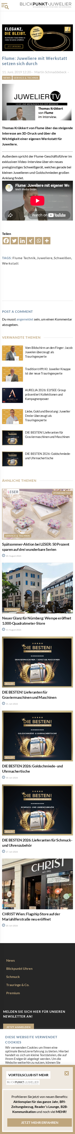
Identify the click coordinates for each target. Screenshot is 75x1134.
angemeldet (24, 319)
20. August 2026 (13, 556)
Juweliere (44, 258)
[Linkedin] (22, 240)
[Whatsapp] (38, 240)
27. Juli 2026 (11, 851)
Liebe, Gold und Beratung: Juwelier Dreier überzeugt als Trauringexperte (47, 415)
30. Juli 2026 (11, 777)
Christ (10, 905)
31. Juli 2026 (11, 704)
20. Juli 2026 (11, 925)
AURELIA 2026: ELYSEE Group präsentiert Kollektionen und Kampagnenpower (45, 394)
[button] (67, 1073)
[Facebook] (6, 240)
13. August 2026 (13, 629)
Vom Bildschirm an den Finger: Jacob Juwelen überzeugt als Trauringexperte (48, 352)
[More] (46, 240)
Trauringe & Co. (17, 985)
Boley (9, 683)
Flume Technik (24, 258)
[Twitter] (14, 240)
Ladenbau (12, 609)
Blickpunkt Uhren (19, 968)
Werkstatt (10, 263)
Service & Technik (26, 77)
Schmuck (13, 977)
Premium (13, 993)
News (7, 77)
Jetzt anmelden (18, 1027)
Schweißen (62, 258)
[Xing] (30, 240)
